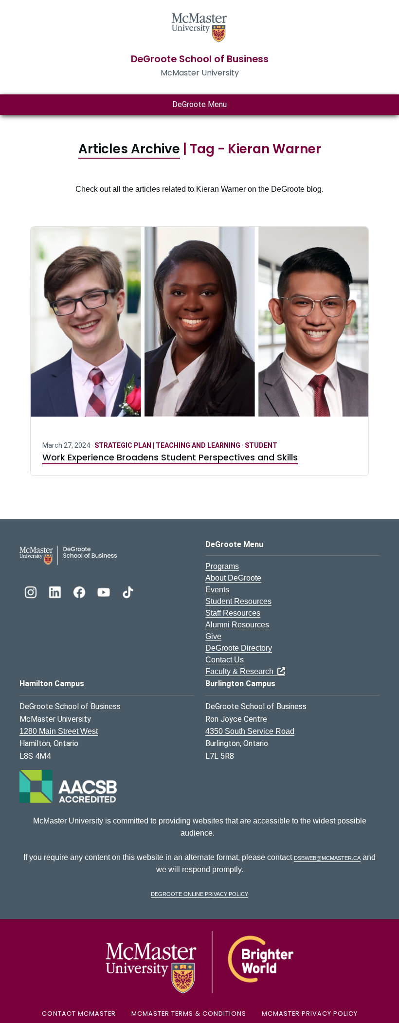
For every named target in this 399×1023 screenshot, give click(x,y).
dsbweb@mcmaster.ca (327, 857)
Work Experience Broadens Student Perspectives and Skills (170, 457)
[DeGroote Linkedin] (56, 591)
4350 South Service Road (249, 731)
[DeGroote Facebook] (80, 591)
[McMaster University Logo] (199, 962)
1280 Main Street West (58, 731)
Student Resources (238, 601)
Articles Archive (129, 149)
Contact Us (224, 660)
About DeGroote (233, 578)
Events (217, 589)
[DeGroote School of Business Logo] (68, 555)
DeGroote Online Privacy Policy (199, 893)
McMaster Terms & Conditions (188, 1013)
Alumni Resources (237, 625)
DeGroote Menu (199, 104)
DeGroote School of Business (200, 59)
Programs (222, 566)
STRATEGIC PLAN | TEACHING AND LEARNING (168, 445)
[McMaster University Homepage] (199, 26)
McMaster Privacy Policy (310, 1013)
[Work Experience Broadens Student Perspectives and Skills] (199, 327)
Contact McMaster (79, 1013)
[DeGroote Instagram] (31, 591)
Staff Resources (232, 613)
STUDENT (261, 445)
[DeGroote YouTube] (104, 591)
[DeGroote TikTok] (128, 591)
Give (213, 636)
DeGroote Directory (238, 648)
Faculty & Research (241, 671)
